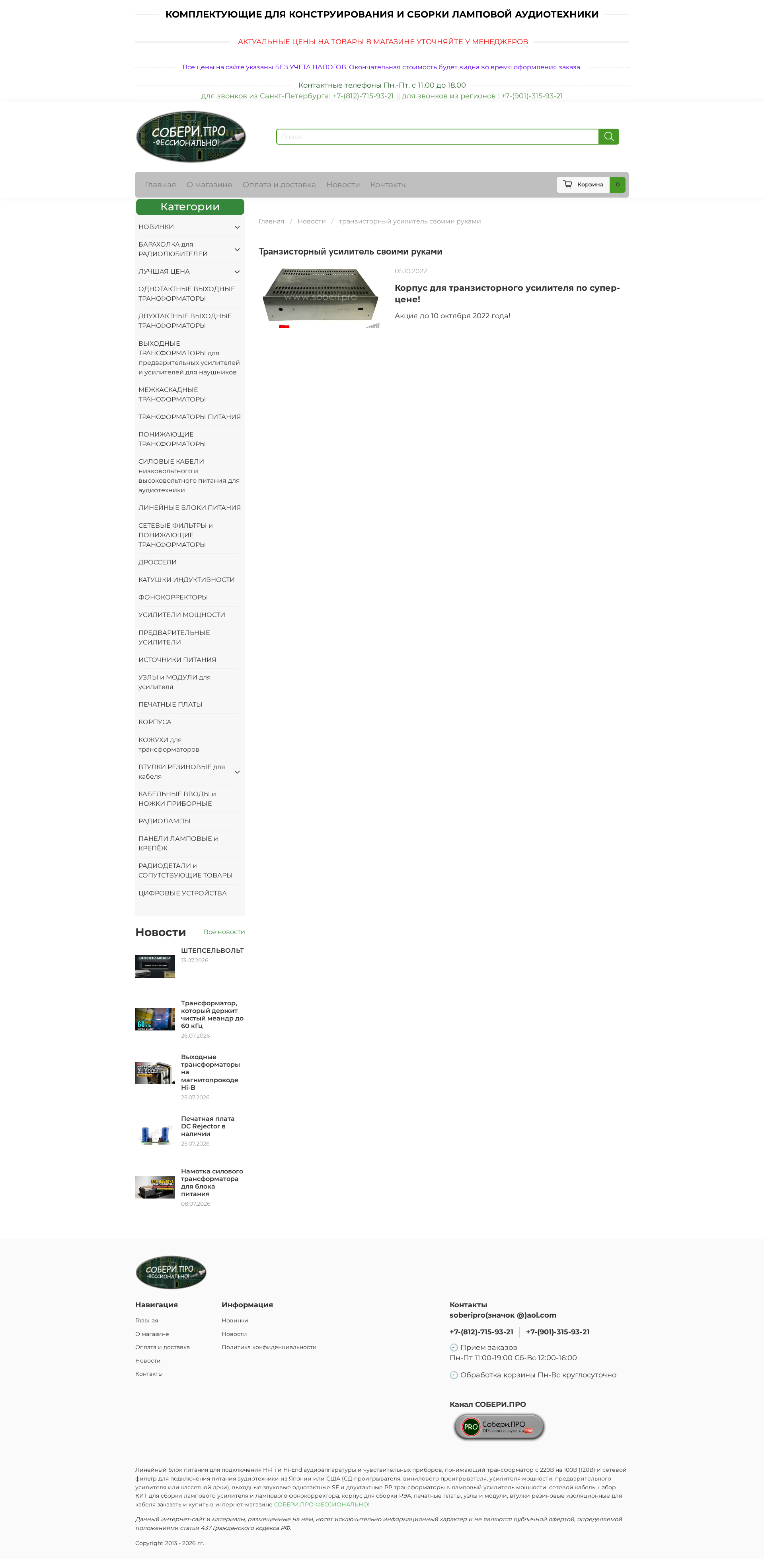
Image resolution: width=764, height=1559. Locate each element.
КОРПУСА (155, 722)
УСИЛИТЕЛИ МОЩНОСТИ (181, 615)
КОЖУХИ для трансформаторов (168, 744)
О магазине (209, 184)
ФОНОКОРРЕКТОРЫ (173, 597)
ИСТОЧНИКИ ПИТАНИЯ (177, 660)
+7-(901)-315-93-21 (558, 1332)
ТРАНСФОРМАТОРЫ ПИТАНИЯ (189, 417)
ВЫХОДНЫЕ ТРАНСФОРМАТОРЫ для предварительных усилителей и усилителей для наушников (189, 358)
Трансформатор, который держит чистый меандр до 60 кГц (212, 1014)
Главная (160, 184)
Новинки (235, 1320)
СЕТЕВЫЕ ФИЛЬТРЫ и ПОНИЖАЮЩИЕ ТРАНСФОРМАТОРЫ (175, 535)
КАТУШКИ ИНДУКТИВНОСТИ (186, 580)
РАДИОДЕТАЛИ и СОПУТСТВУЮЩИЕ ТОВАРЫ (185, 870)
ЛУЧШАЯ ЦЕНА (164, 271)
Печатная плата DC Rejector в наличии (208, 1126)
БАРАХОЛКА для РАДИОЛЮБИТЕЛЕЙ (173, 249)
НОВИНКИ (156, 227)
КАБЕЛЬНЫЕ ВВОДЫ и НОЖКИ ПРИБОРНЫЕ (177, 798)
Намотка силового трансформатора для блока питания (212, 1182)
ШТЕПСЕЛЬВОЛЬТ (212, 950)
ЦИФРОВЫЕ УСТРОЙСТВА (182, 893)
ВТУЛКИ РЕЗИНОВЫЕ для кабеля (181, 771)
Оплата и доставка (279, 184)
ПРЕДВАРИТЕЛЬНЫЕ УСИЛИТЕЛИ (174, 637)
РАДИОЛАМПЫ (164, 821)
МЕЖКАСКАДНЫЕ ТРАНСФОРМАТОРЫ (172, 394)
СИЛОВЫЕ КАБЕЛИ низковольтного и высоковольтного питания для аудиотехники (189, 476)
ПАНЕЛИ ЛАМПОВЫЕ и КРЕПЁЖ (178, 843)
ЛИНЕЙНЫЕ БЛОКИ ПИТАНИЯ (189, 507)
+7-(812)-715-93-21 (481, 1332)
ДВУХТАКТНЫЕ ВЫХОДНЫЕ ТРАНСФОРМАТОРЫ (185, 320)
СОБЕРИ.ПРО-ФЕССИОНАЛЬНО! (322, 1504)
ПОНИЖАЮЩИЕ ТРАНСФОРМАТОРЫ (172, 439)
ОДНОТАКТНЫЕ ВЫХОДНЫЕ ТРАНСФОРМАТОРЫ (186, 293)
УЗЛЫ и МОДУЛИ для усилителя (174, 682)
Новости (343, 184)
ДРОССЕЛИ (157, 562)
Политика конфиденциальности (269, 1347)
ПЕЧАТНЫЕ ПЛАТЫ (170, 704)
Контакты (388, 184)
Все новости (224, 932)
